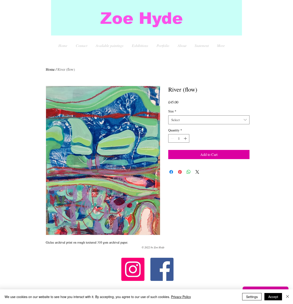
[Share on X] (197, 172)
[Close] (287, 296)
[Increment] (186, 138)
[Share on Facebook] (171, 172)
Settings (252, 296)
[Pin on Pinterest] (180, 172)
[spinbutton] (179, 138)
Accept (273, 296)
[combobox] (209, 119)
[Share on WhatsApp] (188, 172)
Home (50, 69)
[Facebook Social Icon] (162, 269)
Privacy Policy (181, 296)
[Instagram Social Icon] (132, 269)
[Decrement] (172, 138)
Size (172, 111)
